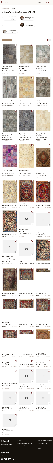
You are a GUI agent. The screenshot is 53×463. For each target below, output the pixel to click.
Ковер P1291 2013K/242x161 (7, 433)
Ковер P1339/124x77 (42, 324)
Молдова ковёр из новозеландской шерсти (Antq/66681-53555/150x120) (8, 258)
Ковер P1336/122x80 (8, 355)
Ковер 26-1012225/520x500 (8, 455)
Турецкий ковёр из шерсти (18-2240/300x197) (42, 135)
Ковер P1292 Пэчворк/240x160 (41, 410)
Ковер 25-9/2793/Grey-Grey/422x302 (9, 409)
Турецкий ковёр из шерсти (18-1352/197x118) (25, 172)
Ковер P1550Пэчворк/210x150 (26, 262)
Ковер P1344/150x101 (43, 293)
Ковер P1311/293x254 (26, 381)
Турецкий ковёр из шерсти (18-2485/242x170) (8, 68)
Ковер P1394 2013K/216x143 (24, 204)
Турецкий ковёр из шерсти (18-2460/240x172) (25, 231)
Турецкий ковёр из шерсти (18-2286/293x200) (25, 101)
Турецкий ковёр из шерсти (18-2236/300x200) (8, 172)
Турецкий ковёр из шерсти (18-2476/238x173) (42, 68)
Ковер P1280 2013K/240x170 (41, 433)
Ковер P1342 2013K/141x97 (6, 323)
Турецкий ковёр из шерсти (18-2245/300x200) (25, 135)
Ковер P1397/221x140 (9, 205)
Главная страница (5, 8)
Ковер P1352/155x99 (8, 293)
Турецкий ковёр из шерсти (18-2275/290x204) (42, 101)
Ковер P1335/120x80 (25, 355)
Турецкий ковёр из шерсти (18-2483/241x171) (25, 68)
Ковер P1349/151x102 (26, 293)
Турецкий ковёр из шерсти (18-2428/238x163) (8, 101)
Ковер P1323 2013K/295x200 (41, 354)
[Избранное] (47, 2)
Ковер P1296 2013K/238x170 (24, 410)
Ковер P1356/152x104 (43, 263)
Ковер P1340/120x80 (25, 324)
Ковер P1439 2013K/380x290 (41, 174)
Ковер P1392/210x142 (43, 205)
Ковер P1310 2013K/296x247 (41, 380)
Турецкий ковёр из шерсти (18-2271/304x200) (8, 135)
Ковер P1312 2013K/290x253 (7, 380)
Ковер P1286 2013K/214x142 (24, 433)
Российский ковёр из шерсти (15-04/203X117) (41, 232)
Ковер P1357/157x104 (9, 234)
